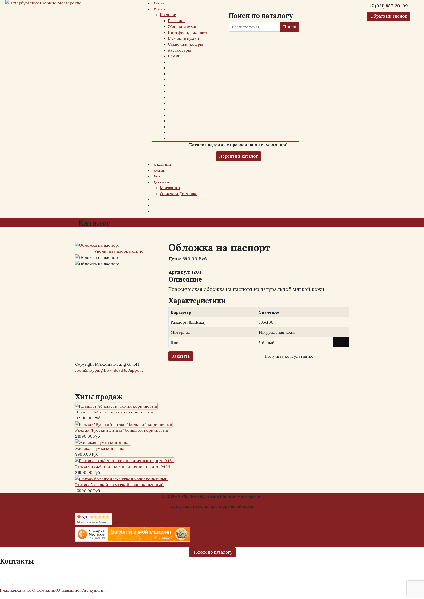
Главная (159, 3)
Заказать (181, 356)
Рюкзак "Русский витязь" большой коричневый (121, 430)
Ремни (174, 55)
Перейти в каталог (238, 156)
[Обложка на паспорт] (97, 257)
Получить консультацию (289, 356)
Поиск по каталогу (213, 552)
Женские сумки (183, 26)
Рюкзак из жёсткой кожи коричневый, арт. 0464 (122, 466)
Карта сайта (87, 544)
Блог (157, 176)
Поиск (289, 26)
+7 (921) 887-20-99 (20, 570)
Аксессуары (179, 50)
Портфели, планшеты (189, 32)
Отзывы (159, 170)
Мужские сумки (183, 38)
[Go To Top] (0, 596)
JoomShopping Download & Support (109, 370)
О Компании (162, 164)
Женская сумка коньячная (101, 448)
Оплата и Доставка (178, 193)
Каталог (160, 9)
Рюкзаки (176, 20)
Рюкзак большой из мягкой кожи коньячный (119, 484)
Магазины (170, 187)
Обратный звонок (388, 16)
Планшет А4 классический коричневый (114, 412)
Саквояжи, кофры (185, 44)
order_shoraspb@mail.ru (28, 577)
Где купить (162, 182)
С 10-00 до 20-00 (20, 584)
